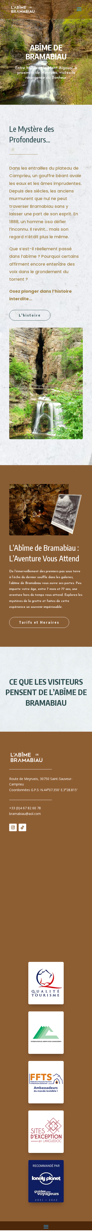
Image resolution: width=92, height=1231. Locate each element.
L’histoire (30, 315)
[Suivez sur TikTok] (22, 827)
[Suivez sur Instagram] (13, 827)
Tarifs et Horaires (39, 622)
